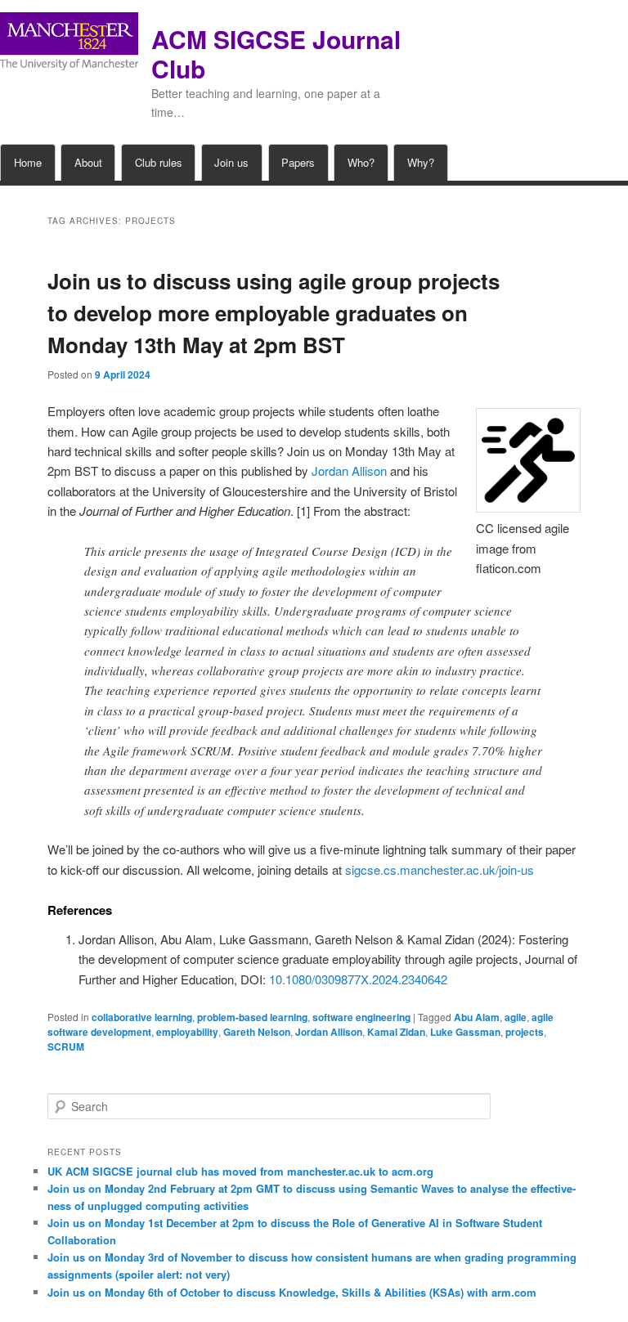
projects (524, 1031)
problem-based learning (252, 1017)
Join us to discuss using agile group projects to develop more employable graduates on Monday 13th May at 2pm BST (273, 313)
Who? (361, 162)
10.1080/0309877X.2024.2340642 (358, 979)
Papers (298, 162)
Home (28, 162)
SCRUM (65, 1046)
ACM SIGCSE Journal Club (276, 53)
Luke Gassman (465, 1031)
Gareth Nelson (256, 1031)
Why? (420, 162)
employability (187, 1031)
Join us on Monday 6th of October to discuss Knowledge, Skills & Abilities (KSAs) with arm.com (291, 1292)
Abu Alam (477, 1017)
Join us (231, 162)
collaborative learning (142, 1017)
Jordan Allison (349, 470)
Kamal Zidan (396, 1031)
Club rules (158, 162)
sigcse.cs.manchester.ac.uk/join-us (439, 869)
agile (516, 1017)
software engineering (361, 1017)
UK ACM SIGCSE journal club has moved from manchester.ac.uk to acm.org (240, 1171)
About (88, 162)
